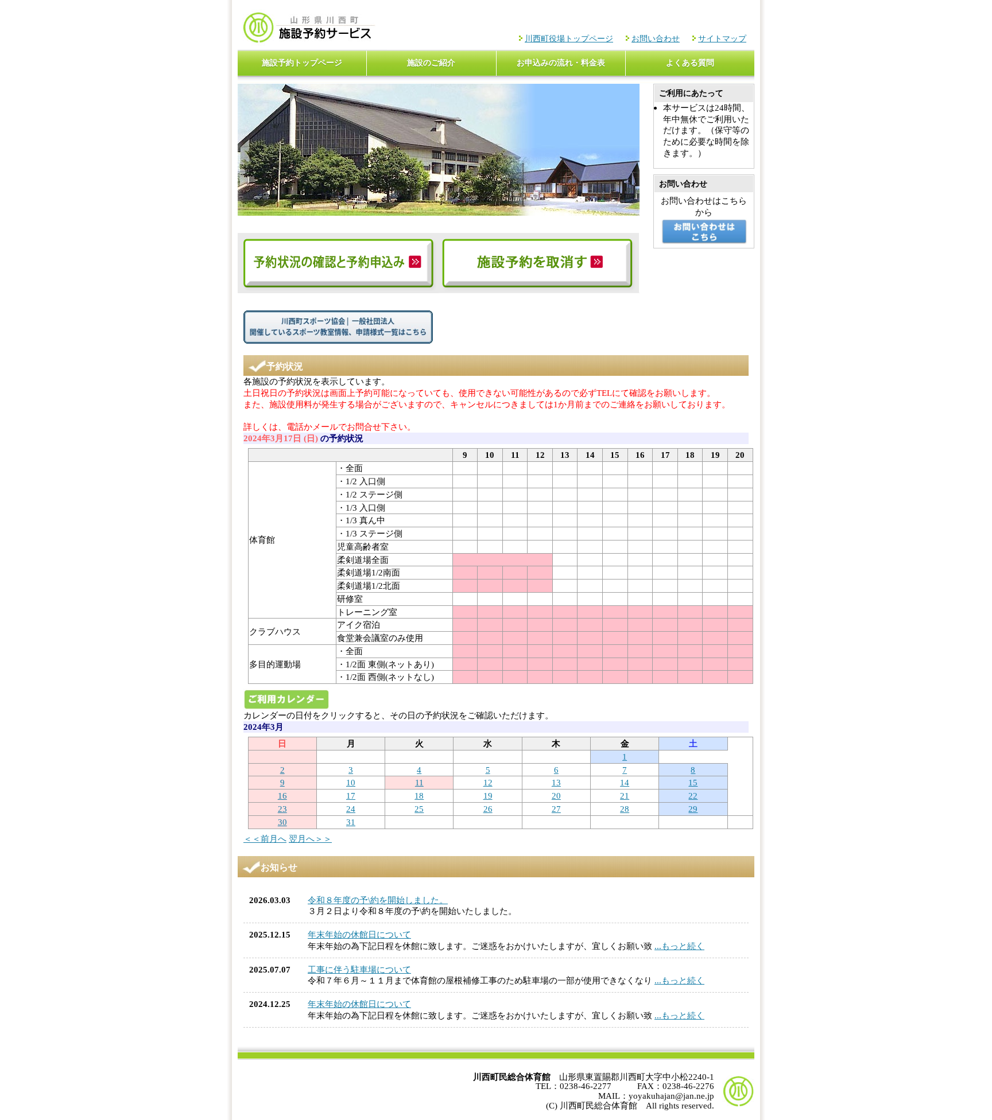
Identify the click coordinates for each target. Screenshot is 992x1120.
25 (419, 809)
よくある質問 (690, 63)
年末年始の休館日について (359, 934)
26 (488, 809)
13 (556, 782)
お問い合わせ (655, 38)
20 (556, 795)
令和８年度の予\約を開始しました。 (378, 900)
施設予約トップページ (302, 63)
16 (282, 795)
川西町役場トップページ (569, 38)
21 (624, 795)
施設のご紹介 (431, 63)
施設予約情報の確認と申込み (338, 263)
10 (350, 782)
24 (350, 809)
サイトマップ (722, 38)
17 (350, 795)
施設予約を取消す (539, 263)
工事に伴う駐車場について (359, 969)
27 (556, 809)
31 (350, 822)
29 (693, 809)
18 (419, 795)
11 (419, 782)
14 (624, 782)
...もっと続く (679, 946)
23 (282, 809)
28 (624, 809)
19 (488, 795)
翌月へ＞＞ (310, 838)
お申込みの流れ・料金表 (561, 63)
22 (693, 795)
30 (282, 822)
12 (488, 782)
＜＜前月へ (264, 838)
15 (693, 782)
